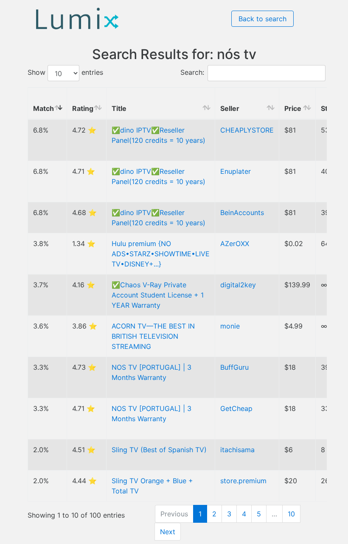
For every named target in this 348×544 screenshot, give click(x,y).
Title (119, 108)
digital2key (238, 284)
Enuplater (235, 171)
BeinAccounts (242, 212)
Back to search (262, 18)
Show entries (65, 72)
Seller (229, 108)
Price (292, 108)
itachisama (237, 449)
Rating (82, 108)
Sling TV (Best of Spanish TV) (159, 449)
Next (167, 531)
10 (291, 514)
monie (230, 326)
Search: (192, 72)
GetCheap (236, 408)
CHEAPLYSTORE (247, 130)
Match (43, 108)
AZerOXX (234, 243)
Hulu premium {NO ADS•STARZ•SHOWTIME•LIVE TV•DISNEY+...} (161, 253)
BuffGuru (234, 367)
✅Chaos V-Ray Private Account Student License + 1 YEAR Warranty (158, 294)
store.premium (243, 480)
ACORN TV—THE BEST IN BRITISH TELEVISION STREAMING (153, 336)
